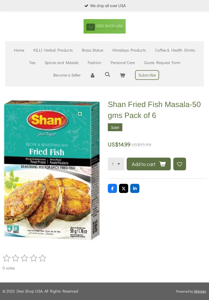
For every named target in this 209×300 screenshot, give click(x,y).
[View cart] (122, 75)
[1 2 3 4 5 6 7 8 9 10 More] (116, 164)
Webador (200, 291)
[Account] (92, 75)
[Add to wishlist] (179, 164)
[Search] (107, 74)
